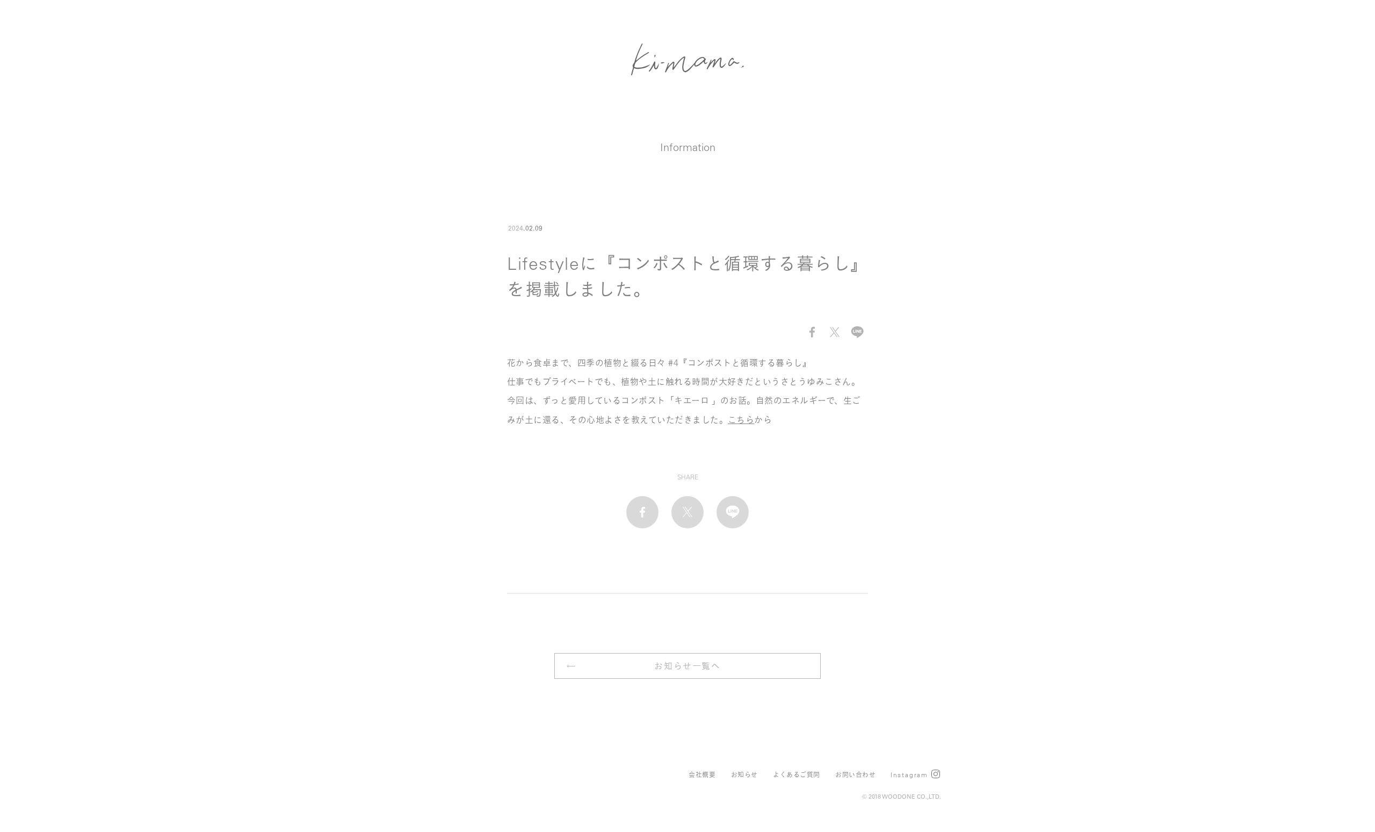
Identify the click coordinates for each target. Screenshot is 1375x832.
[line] (857, 332)
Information (687, 147)
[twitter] (834, 332)
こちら (741, 419)
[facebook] (812, 332)
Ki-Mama (687, 59)
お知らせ (744, 774)
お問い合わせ (855, 774)
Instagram (909, 774)
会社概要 (702, 774)
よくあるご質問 (796, 774)
